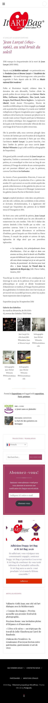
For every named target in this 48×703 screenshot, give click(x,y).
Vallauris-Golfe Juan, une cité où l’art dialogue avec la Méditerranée (23, 605)
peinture (26, 397)
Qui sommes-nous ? (15, 668)
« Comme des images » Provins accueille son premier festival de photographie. (21, 613)
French (13, 444)
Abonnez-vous (24, 503)
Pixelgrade (28, 688)
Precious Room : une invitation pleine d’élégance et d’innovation (23, 622)
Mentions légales (30, 678)
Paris (20, 397)
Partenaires (15, 678)
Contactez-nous (33, 668)
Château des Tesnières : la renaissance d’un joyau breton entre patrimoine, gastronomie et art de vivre (23, 643)
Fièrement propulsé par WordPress (25, 685)
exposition (39, 394)
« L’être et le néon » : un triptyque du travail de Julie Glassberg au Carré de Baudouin (23, 631)
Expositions (22, 38)
